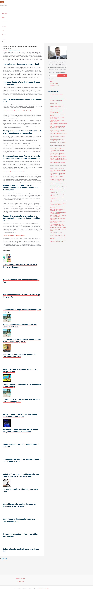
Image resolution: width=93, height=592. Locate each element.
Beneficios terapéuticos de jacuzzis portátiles (58, 156)
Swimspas (4, 26)
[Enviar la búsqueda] (59, 75)
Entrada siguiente (4, 559)
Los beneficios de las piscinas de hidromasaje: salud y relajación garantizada (58, 216)
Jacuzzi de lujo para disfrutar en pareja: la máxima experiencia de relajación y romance (57, 234)
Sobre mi (3, 34)
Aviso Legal (19, 580)
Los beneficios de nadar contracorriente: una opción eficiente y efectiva (57, 151)
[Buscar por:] (54, 75)
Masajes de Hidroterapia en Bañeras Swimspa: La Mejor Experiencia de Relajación (58, 174)
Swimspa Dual (6, 50)
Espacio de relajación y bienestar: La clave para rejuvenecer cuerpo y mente (58, 184)
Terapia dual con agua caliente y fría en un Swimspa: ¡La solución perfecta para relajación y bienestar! (58, 159)
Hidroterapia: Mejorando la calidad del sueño (57, 168)
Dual (3, 30)
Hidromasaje (4, 22)
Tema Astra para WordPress (43, 588)
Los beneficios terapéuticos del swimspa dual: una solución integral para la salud (58, 204)
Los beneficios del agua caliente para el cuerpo (58, 148)
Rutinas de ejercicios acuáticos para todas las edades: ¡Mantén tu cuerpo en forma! (58, 240)
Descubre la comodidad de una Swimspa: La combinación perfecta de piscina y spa (57, 106)
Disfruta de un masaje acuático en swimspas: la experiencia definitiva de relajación (58, 99)
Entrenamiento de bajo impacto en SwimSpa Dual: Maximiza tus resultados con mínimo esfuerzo (57, 181)
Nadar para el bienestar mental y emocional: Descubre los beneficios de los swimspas (57, 140)
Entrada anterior (3, 558)
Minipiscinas (4, 13)
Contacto (4, 39)
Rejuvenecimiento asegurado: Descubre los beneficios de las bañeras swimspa (57, 146)
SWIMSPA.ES (3, 5)
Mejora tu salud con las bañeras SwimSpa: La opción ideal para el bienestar (58, 213)
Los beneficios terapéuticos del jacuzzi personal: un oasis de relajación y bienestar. (57, 225)
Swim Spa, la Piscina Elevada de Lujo (56, 94)
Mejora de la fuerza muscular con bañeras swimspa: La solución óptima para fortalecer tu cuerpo (58, 127)
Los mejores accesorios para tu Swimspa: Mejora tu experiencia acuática (57, 154)
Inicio (3, 9)
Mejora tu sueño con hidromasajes (56, 232)
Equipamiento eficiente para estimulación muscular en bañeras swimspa (57, 210)
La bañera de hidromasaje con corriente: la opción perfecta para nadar (57, 131)
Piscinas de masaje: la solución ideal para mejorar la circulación (57, 222)
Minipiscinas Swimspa (54, 83)
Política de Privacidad (20, 578)
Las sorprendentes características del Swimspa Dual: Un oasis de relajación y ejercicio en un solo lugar (58, 188)
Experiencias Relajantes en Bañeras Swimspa (58, 227)
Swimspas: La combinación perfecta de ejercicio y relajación (57, 118)
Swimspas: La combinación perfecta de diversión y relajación (57, 198)
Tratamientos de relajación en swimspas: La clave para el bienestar (57, 121)
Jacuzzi (3, 17)
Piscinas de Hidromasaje (54, 85)
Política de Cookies (20, 581)
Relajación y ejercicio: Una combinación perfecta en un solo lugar (57, 112)
